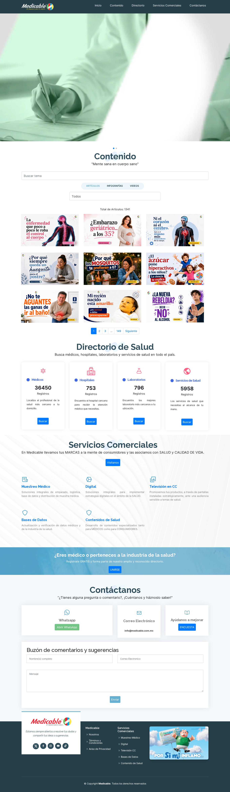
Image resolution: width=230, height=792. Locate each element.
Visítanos (113, 462)
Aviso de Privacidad (100, 749)
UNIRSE (115, 569)
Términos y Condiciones (95, 741)
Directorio (138, 5)
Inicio (98, 5)
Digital (124, 744)
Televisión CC (128, 750)
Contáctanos (198, 5)
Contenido (116, 5)
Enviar (115, 699)
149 (119, 331)
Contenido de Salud (132, 763)
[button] (113, 148)
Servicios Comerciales (167, 5)
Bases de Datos (129, 757)
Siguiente (131, 331)
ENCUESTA (187, 627)
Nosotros (94, 734)
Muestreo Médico (130, 737)
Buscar (43, 421)
